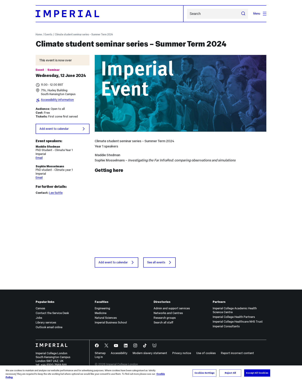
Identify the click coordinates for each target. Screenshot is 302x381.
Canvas (40, 308)
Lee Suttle (56, 193)
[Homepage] (110, 13)
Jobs (39, 318)
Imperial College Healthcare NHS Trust (238, 321)
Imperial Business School (111, 322)
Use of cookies (206, 353)
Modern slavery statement (150, 353)
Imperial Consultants (226, 326)
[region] (151, 373)
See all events (156, 262)
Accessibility (119, 353)
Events (48, 34)
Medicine (100, 313)
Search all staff (163, 322)
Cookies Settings (204, 372)
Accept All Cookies (257, 372)
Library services (46, 322)
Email (39, 158)
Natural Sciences (106, 318)
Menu (256, 13)
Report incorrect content (237, 353)
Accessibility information (57, 100)
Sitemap (100, 353)
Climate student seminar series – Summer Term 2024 (84, 34)
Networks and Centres (168, 313)
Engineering (102, 308)
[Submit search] (243, 14)
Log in (99, 357)
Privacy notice (181, 353)
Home (39, 34)
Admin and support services (172, 308)
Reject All (230, 372)
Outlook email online (49, 327)
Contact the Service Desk (52, 313)
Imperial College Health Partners (234, 317)
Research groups (165, 318)
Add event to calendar (54, 129)
